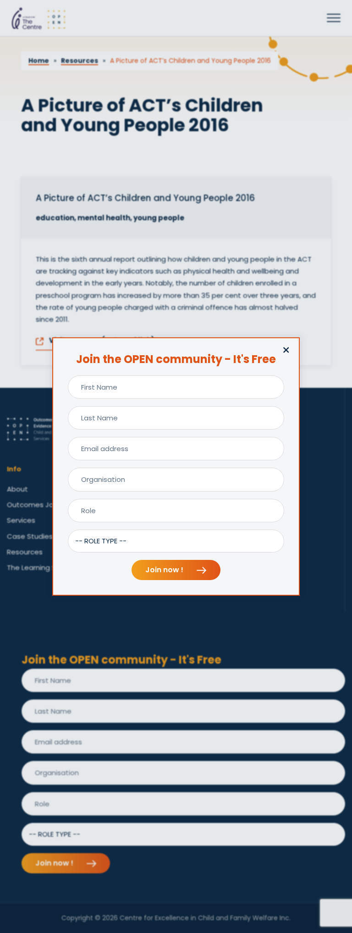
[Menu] (333, 18)
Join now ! (165, 569)
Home (38, 60)
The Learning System (42, 567)
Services (21, 520)
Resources (79, 60)
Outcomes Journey (39, 504)
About (17, 489)
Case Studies (30, 536)
